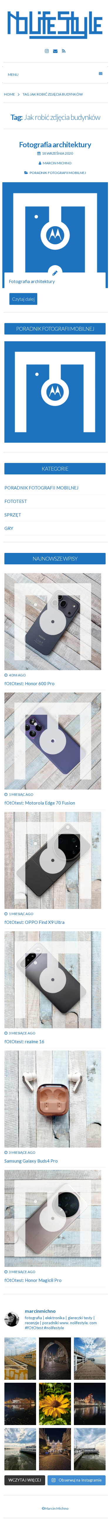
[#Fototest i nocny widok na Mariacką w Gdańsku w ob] (55, 1358)
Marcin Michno (57, 163)
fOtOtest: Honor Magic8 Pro (33, 1280)
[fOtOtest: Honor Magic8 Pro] (52, 1218)
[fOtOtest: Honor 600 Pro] (52, 621)
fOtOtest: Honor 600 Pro (29, 683)
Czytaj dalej (23, 299)
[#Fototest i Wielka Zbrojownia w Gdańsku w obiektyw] (55, 1449)
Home (9, 94)
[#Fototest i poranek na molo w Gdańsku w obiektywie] (90, 1449)
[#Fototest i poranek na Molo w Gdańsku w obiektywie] (90, 1358)
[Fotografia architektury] (55, 235)
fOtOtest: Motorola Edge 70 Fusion (39, 802)
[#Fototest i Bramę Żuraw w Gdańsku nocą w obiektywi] (90, 1404)
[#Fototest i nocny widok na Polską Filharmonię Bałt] (20, 1404)
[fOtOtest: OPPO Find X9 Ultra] (52, 860)
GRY (8, 528)
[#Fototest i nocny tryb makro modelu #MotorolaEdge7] (55, 1404)
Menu (13, 74)
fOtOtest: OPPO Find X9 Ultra (34, 922)
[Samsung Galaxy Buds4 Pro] (52, 1099)
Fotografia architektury (55, 144)
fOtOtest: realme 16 (24, 1041)
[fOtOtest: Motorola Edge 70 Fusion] (52, 741)
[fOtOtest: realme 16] (52, 979)
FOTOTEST (15, 501)
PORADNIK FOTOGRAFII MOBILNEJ (58, 172)
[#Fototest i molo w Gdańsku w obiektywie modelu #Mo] (20, 1358)
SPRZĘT (12, 514)
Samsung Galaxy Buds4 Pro (31, 1160)
